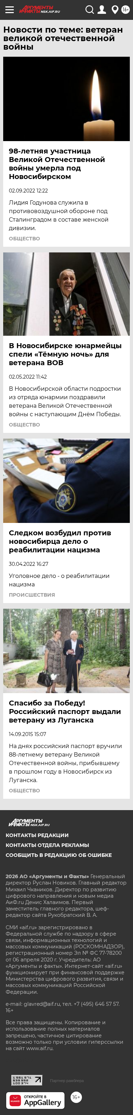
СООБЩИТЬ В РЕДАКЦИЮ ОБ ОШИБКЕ (59, 855)
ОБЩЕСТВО (24, 238)
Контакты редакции (37, 835)
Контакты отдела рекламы (47, 845)
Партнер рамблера (67, 1080)
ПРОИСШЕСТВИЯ (32, 594)
